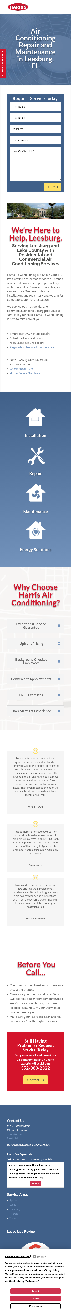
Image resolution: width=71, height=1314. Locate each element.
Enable (35, 1183)
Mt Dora (13, 1213)
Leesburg (14, 1209)
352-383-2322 (14, 1134)
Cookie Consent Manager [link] (17, 1256)
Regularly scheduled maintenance (32, 347)
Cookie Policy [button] (17, 1277)
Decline (35, 1298)
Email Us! (12, 1138)
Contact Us (35, 1080)
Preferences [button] (32, 1281)
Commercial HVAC (22, 369)
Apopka (13, 1200)
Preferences (35, 1306)
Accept (35, 1291)
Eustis (12, 1204)
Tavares (13, 1218)
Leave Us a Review (21, 1231)
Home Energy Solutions (25, 373)
